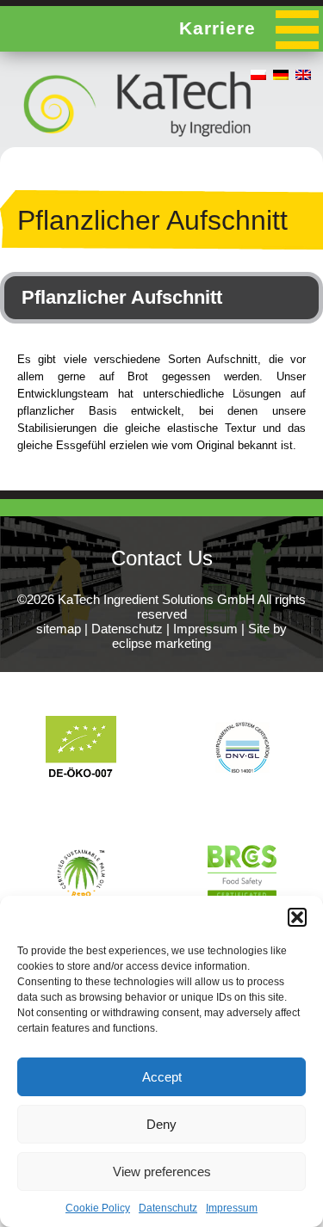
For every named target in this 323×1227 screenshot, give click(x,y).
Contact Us (162, 558)
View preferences (162, 1171)
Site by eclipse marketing (199, 635)
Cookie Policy (97, 1208)
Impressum (232, 1208)
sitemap (58, 628)
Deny (161, 1124)
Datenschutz (168, 1208)
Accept (162, 1077)
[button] (297, 917)
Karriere (217, 28)
